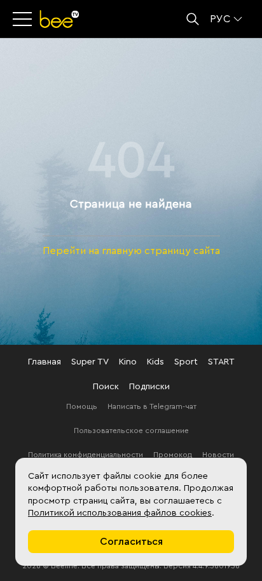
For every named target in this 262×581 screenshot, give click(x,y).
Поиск (106, 386)
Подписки (149, 386)
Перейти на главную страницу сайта (131, 251)
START (221, 361)
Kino (128, 361)
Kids (155, 361)
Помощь (81, 406)
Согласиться (131, 542)
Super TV (90, 361)
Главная (44, 361)
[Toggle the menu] (23, 19)
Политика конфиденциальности (85, 454)
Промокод (172, 454)
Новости (218, 454)
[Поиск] (192, 19)
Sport (186, 361)
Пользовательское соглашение (131, 430)
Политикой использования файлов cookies (120, 513)
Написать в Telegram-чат (152, 406)
